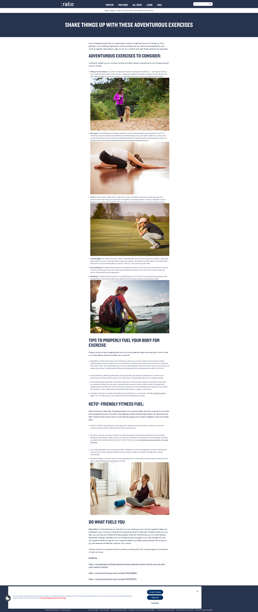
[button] (8, 598)
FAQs (159, 5)
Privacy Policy (62, 598)
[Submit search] (210, 4)
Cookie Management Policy (48, 598)
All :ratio (137, 5)
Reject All (155, 597)
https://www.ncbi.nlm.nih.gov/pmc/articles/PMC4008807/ (113, 573)
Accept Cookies (155, 592)
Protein (109, 5)
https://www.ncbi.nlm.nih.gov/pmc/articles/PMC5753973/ (113, 579)
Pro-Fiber (123, 5)
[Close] (197, 591)
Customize (155, 603)
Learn (149, 5)
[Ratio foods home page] (67, 4)
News (113, 10)
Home (107, 10)
